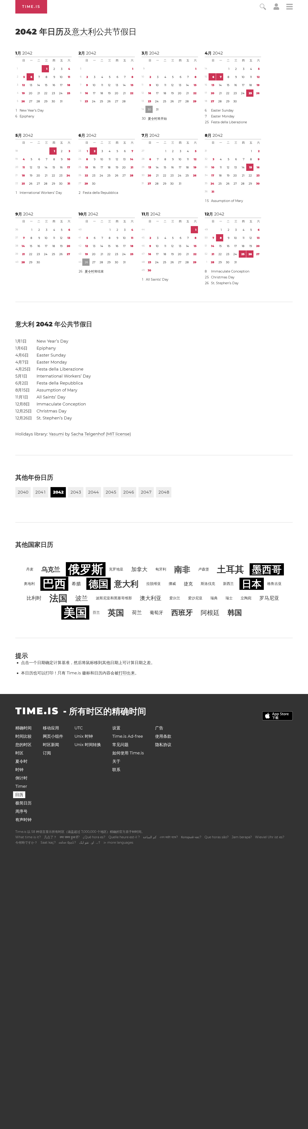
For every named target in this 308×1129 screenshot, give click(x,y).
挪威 (172, 584)
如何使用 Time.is (128, 753)
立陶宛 (246, 598)
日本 (252, 584)
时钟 (19, 769)
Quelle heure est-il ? (124, 837)
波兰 (81, 598)
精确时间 (23, 728)
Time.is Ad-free (127, 736)
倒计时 (21, 778)
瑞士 (229, 598)
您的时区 (23, 744)
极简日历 (23, 803)
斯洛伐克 (208, 584)
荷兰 (137, 612)
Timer (21, 786)
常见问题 (120, 744)
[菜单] (289, 7)
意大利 (84, 32)
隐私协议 (163, 744)
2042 (27, 53)
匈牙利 (160, 569)
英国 (116, 613)
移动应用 (51, 728)
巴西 (54, 584)
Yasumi (56, 434)
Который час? (191, 837)
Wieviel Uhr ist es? (269, 837)
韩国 (235, 612)
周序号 (21, 811)
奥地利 (29, 584)
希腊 (76, 583)
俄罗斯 (85, 569)
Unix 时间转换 (87, 744)
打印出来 (127, 673)
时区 (19, 753)
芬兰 (96, 612)
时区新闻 (51, 744)
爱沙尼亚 (195, 598)
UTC (78, 728)
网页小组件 (53, 736)
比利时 (34, 598)
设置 (116, 728)
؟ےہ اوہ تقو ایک (89, 842)
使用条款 (163, 736)
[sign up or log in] (276, 8)
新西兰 (228, 584)
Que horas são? (217, 837)
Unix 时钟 (83, 736)
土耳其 (230, 569)
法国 (58, 598)
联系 (116, 769)
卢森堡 (203, 569)
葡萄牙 (156, 612)
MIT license (118, 434)
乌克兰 (50, 569)
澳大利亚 (150, 598)
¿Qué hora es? (94, 837)
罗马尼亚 (269, 598)
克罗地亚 (116, 569)
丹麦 (29, 569)
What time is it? (28, 837)
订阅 (47, 753)
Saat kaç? (48, 842)
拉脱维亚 (153, 584)
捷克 (188, 583)
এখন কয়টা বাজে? (169, 837)
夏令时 (152, 119)
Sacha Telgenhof (88, 434)
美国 (75, 612)
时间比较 (23, 736)
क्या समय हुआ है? (70, 837)
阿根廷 (210, 612)
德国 (98, 584)
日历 (19, 794)
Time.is (31, 7)
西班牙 (182, 612)
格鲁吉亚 (274, 584)
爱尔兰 (174, 598)
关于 (116, 761)
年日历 (76, 32)
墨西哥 (267, 569)
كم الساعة (149, 837)
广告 (159, 728)
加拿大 (139, 569)
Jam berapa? (242, 837)
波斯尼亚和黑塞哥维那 (114, 598)
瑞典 (214, 598)
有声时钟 (23, 819)
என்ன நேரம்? (67, 842)
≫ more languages (118, 842)
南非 (182, 569)
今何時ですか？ (26, 842)
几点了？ (50, 837)
